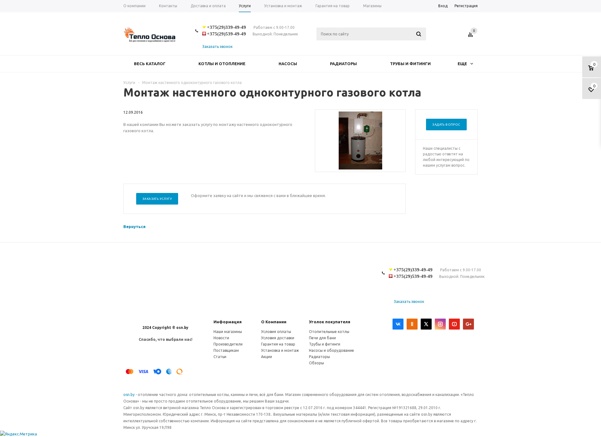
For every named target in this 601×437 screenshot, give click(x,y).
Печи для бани (322, 338)
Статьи (219, 357)
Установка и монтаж (280, 350)
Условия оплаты (276, 332)
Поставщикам (226, 350)
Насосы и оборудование (331, 350)
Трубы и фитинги (410, 63)
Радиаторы (343, 63)
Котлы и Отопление (221, 63)
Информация (227, 322)
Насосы (288, 63)
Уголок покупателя (329, 322)
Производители (228, 344)
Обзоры (316, 363)
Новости (221, 338)
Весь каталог (150, 63)
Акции (266, 357)
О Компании (273, 322)
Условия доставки (277, 338)
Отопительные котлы (329, 332)
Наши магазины (227, 332)
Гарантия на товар (278, 344)
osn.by (129, 395)
